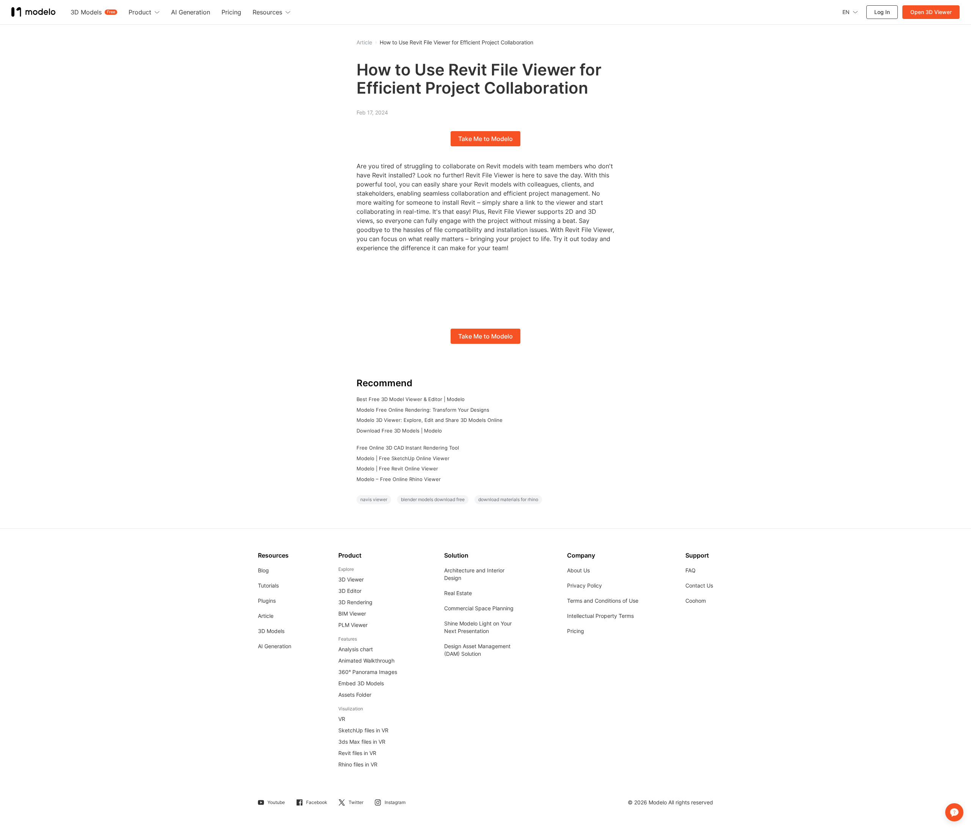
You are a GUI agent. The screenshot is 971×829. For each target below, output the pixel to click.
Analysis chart (355, 649)
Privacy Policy (584, 585)
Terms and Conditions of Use (602, 600)
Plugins (267, 600)
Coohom (695, 600)
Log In (882, 12)
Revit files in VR (357, 753)
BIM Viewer (352, 613)
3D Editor (349, 591)
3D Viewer (351, 579)
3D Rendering (355, 602)
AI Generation (274, 646)
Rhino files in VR (357, 764)
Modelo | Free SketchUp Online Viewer (403, 458)
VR (341, 719)
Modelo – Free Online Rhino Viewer (399, 479)
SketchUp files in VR (363, 730)
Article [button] (364, 42)
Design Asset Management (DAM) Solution (477, 650)
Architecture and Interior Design (474, 574)
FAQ (690, 570)
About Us (578, 570)
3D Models (271, 631)
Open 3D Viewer (931, 12)
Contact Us (699, 585)
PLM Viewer (353, 625)
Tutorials (268, 585)
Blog (263, 570)
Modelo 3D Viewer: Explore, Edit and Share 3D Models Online (430, 420)
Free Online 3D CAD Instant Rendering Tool (408, 448)
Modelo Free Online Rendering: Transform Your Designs (423, 410)
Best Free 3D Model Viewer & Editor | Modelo (411, 399)
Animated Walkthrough (366, 660)
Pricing (575, 631)
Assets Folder (354, 694)
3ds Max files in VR (361, 741)
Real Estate (458, 593)
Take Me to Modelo (485, 139)
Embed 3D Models (361, 683)
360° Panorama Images (367, 672)
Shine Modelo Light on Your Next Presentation (478, 627)
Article (265, 616)
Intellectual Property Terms (600, 616)
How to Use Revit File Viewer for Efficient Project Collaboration (456, 42)
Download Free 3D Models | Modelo (399, 431)
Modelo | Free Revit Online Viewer (397, 468)
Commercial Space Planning (479, 608)
